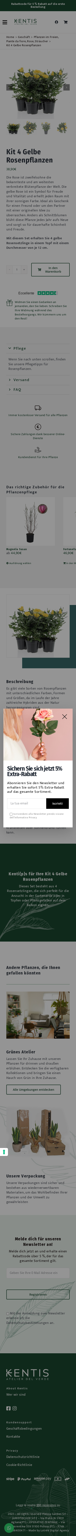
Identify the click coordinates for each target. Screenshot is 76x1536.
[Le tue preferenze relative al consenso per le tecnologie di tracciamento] (4, 1152)
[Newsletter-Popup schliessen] (64, 716)
